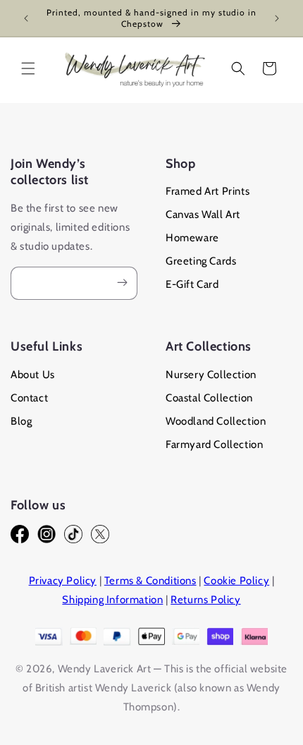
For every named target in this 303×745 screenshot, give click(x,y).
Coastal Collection (209, 398)
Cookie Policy (236, 580)
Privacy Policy (63, 580)
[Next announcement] (276, 18)
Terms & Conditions (150, 580)
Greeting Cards (201, 261)
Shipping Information (112, 599)
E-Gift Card (192, 284)
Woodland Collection (216, 421)
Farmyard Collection (214, 444)
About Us (33, 374)
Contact (29, 398)
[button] (28, 68)
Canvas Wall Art (203, 214)
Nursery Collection (211, 374)
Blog (21, 421)
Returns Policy (205, 599)
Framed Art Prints (207, 191)
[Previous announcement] (26, 18)
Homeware (192, 237)
